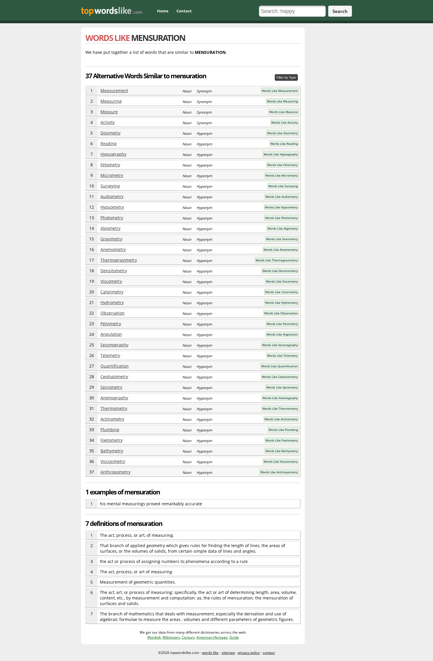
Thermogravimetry (118, 260)
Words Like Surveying (283, 186)
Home (162, 11)
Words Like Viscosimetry (281, 461)
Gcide (234, 637)
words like (210, 652)
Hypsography (113, 154)
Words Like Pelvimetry (282, 324)
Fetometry (110, 164)
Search (340, 11)
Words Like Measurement (280, 91)
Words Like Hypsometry (281, 207)
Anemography (114, 398)
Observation (112, 313)
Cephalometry (114, 376)
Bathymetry (111, 451)
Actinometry (112, 419)
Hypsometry (112, 207)
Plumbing (109, 429)
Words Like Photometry (281, 218)
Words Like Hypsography (281, 154)
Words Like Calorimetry (281, 292)
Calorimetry (111, 292)
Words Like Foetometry (281, 440)
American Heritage (212, 637)
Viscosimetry (112, 461)
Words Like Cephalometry (280, 377)
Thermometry (113, 408)
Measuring (111, 101)
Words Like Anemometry (281, 250)
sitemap (228, 652)
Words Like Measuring (282, 101)
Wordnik (154, 637)
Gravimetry (111, 239)
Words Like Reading (284, 144)
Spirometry (111, 387)
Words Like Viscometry (282, 281)
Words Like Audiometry (281, 197)
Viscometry (111, 281)
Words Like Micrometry (281, 175)
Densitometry (113, 270)
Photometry (111, 217)
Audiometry (111, 196)
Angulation (111, 334)
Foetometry (111, 440)
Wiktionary (171, 637)
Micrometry (111, 175)
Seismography (114, 345)
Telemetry (110, 355)
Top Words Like (111, 11)
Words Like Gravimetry (282, 239)
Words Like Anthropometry (279, 472)
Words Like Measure (283, 112)
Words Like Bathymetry (281, 451)
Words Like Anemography (280, 398)
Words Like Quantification (279, 366)
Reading (108, 143)
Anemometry (113, 249)
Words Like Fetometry (282, 165)
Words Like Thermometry (280, 408)
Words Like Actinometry (281, 419)
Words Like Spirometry (282, 387)
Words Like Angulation (282, 334)
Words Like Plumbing (283, 430)
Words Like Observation (281, 313)
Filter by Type (286, 77)
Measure (109, 111)
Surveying (110, 186)
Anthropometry (115, 472)
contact (269, 652)
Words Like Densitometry (280, 271)
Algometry (110, 228)
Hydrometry (112, 302)
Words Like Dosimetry (282, 133)
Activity (107, 122)
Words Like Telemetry (282, 355)
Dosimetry (110, 133)
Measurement (114, 90)
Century (188, 637)
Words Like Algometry (282, 228)
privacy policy (249, 652)
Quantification (114, 366)
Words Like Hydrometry (281, 302)
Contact (184, 11)
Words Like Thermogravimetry (277, 260)
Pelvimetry (110, 323)
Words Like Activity (284, 122)
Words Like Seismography (280, 345)
